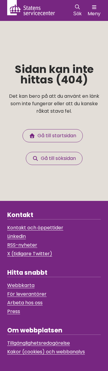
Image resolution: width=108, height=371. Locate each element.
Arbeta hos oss (25, 302)
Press (13, 311)
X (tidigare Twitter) (29, 253)
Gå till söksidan (57, 158)
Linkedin (16, 236)
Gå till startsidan (55, 135)
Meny (94, 13)
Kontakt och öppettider (35, 227)
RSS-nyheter (22, 245)
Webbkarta (20, 285)
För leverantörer (26, 294)
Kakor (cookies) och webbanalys (46, 351)
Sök (77, 13)
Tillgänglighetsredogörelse (38, 343)
